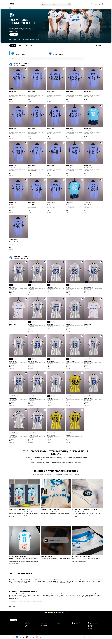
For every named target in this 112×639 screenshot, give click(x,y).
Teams (43, 7)
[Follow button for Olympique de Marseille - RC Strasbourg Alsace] (101, 257)
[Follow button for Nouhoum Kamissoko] (45, 410)
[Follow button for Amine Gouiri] (45, 69)
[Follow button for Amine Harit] (101, 69)
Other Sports (38, 7)
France (19, 39)
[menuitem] (94, 4)
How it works (43, 622)
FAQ (57, 622)
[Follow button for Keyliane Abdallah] (82, 143)
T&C (80, 637)
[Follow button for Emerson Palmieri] (82, 69)
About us (27, 622)
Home (10, 39)
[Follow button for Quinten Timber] (64, 106)
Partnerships (27, 623)
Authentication (44, 625)
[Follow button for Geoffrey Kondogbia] (26, 143)
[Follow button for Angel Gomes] (45, 143)
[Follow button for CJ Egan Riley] (45, 299)
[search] (56, 4)
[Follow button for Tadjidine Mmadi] (26, 180)
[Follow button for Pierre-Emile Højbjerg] (82, 106)
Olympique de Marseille (34, 39)
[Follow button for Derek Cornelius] (101, 373)
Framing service (44, 623)
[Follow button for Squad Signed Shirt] (26, 299)
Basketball (33, 7)
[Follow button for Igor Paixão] (26, 69)
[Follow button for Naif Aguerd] (82, 299)
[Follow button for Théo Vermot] (82, 180)
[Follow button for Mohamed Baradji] (26, 217)
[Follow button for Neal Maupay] (64, 180)
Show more (12, 606)
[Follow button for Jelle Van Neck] (82, 410)
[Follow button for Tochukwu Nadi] (101, 143)
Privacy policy (84, 637)
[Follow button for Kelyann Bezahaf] (26, 106)
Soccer (28, 7)
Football (14, 39)
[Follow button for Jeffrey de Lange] (101, 106)
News (26, 625)
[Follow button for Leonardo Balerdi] (45, 106)
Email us (58, 623)
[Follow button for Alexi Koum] (64, 143)
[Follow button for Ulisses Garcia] (101, 180)
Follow (14, 34)
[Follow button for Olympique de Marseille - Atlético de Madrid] (101, 64)
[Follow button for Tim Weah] (64, 69)
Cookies (89, 637)
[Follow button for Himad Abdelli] (45, 180)
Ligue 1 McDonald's (25, 39)
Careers (26, 626)
